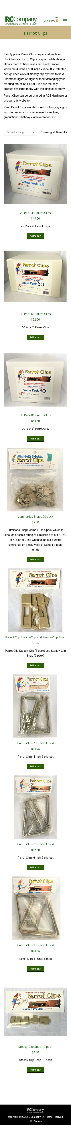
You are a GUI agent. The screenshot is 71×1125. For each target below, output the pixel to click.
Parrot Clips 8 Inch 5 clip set (35, 945)
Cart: (51, 20)
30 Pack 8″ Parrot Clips (35, 415)
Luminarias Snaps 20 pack (35, 517)
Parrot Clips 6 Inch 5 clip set (35, 844)
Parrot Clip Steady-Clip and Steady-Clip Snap (35, 637)
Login (56, 17)
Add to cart (35, 236)
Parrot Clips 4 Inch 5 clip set (35, 743)
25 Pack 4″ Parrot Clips (35, 213)
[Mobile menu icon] (64, 20)
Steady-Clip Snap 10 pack (35, 1047)
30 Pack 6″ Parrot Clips (35, 314)
